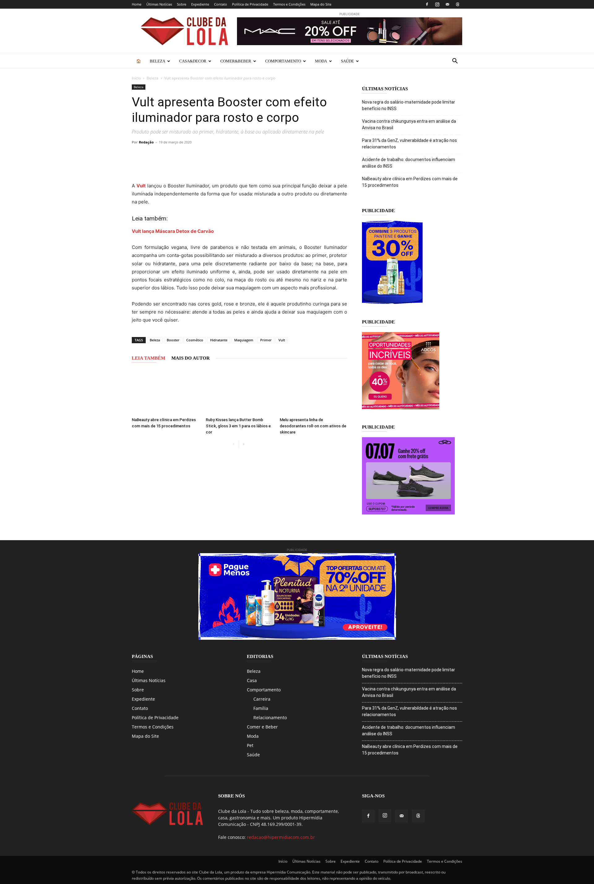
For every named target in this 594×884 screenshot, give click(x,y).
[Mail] (447, 4)
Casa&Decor (192, 61)
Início (136, 78)
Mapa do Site (320, 4)
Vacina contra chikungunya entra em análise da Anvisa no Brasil (409, 124)
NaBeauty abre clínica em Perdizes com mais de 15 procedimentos (410, 182)
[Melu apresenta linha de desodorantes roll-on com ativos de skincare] (313, 391)
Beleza (157, 61)
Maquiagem (243, 340)
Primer (266, 340)
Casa (252, 680)
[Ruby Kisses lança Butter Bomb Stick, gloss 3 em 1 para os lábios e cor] (239, 391)
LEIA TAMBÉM (148, 358)
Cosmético (194, 340)
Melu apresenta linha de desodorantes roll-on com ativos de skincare (313, 425)
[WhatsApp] (195, 156)
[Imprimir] (237, 156)
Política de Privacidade (250, 4)
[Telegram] (209, 156)
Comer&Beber (235, 61)
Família (260, 708)
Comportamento (283, 61)
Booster (173, 340)
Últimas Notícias (159, 4)
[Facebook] (427, 4)
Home (136, 4)
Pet (250, 745)
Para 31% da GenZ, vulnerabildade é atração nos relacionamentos (409, 143)
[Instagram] (437, 4)
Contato (220, 4)
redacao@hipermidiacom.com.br (281, 837)
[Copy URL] (138, 156)
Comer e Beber (262, 727)
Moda (321, 61)
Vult (281, 340)
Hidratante (218, 340)
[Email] (223, 156)
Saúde (347, 61)
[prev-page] (233, 444)
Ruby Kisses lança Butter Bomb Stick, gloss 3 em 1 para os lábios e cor (238, 425)
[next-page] (243, 444)
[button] (454, 62)
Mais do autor (190, 358)
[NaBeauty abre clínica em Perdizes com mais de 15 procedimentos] (165, 391)
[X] (166, 156)
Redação (146, 142)
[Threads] (457, 4)
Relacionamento (270, 717)
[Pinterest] (180, 156)
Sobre (181, 4)
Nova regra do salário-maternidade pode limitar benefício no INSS (408, 105)
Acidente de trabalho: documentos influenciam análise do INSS (408, 163)
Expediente (200, 4)
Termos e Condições (289, 4)
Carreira (261, 699)
